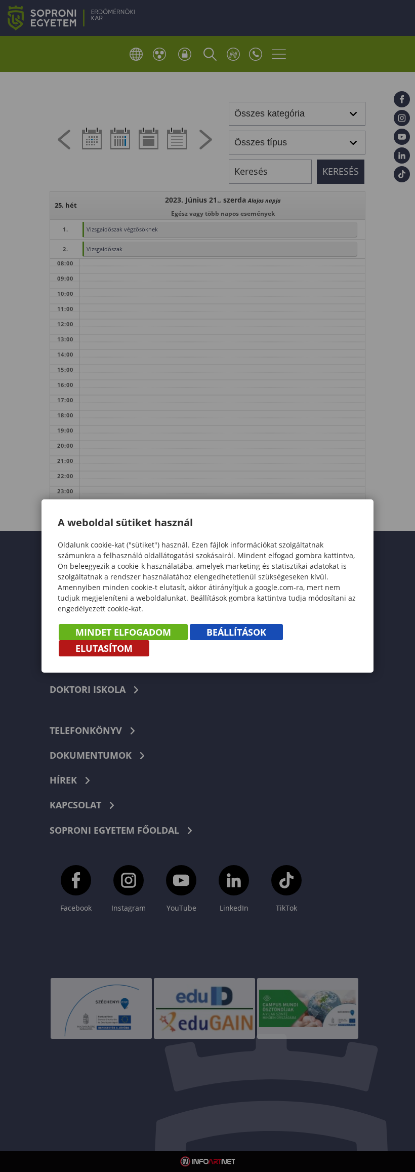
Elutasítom (104, 648)
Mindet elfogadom (123, 632)
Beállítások (236, 632)
